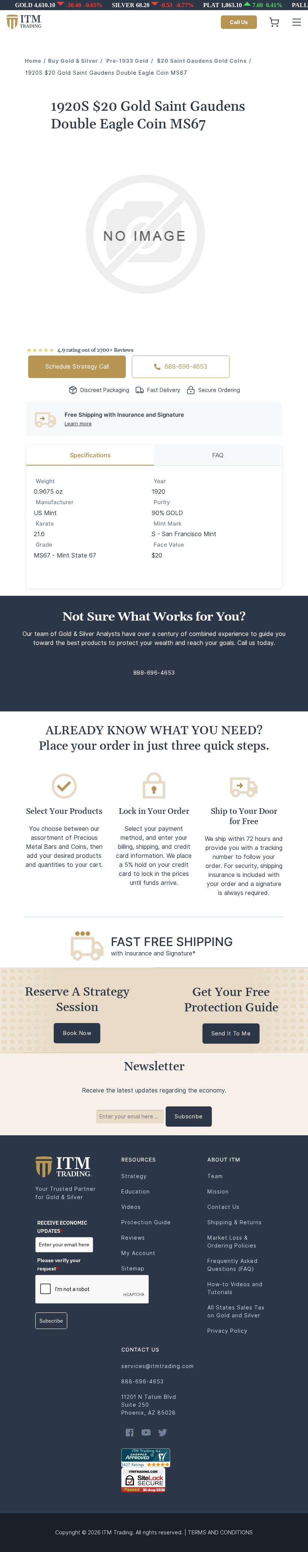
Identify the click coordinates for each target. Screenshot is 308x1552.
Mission (218, 1192)
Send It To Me (231, 1033)
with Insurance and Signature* (153, 953)
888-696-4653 (186, 366)
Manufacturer (55, 502)
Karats (45, 523)
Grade (44, 544)
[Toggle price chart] (155, 5)
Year (160, 481)
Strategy (134, 1176)
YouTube (146, 1432)
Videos (131, 1207)
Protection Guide (146, 1222)
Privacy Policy (227, 1331)
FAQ (217, 455)
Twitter (162, 1432)
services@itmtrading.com (157, 1366)
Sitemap (133, 1269)
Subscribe (51, 1320)
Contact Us (223, 1207)
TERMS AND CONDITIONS (220, 1532)
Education (135, 1192)
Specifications (90, 455)
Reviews (133, 1238)
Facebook (129, 1432)
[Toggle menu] (296, 22)
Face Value (169, 544)
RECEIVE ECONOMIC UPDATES (62, 1226)
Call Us (239, 22)
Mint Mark (167, 523)
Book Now (77, 1033)
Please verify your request (59, 1264)
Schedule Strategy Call (77, 366)
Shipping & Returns (234, 1222)
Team (215, 1176)
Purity (162, 502)
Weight (45, 481)
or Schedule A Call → (154, 693)
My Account (138, 1253)
